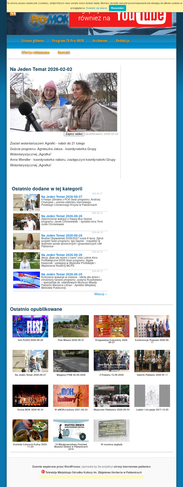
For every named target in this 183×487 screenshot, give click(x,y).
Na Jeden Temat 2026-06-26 (61, 255)
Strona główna (32, 40)
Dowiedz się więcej (96, 8)
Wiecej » (100, 293)
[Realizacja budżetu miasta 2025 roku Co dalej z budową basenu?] (152, 336)
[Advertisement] (91, 477)
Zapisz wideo (74, 134)
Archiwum (100, 40)
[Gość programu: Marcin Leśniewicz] (152, 405)
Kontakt (64, 52)
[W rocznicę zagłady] (111, 440)
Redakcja (122, 40)
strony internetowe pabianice (132, 466)
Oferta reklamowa (35, 52)
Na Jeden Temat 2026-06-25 (61, 274)
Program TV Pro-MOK (68, 40)
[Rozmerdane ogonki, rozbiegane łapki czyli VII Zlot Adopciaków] (71, 336)
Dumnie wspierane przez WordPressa (56, 466)
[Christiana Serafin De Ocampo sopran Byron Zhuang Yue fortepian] (71, 440)
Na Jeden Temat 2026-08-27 (61, 196)
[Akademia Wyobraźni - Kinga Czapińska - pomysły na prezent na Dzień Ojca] (71, 405)
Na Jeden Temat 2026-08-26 (61, 216)
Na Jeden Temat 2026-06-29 (61, 235)
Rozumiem (117, 8)
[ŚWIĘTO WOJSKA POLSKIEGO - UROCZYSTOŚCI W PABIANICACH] (111, 370)
